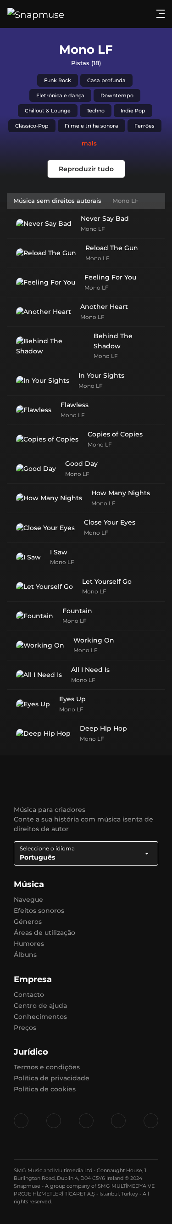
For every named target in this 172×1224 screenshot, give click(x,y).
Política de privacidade (51, 1078)
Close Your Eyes (109, 522)
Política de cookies (45, 1089)
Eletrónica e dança (60, 95)
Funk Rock (57, 80)
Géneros (28, 921)
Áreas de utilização (44, 932)
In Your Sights (101, 375)
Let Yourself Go (107, 581)
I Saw (58, 552)
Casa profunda (106, 80)
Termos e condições (47, 1067)
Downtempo (116, 95)
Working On (93, 640)
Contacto (29, 994)
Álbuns (25, 954)
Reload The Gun (111, 248)
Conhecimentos (40, 1016)
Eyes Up (72, 699)
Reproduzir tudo (86, 169)
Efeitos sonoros (39, 910)
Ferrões (144, 126)
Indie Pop (133, 110)
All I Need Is (90, 669)
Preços (25, 1027)
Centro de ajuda (40, 1005)
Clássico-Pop (32, 126)
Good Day (81, 463)
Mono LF (93, 228)
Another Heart (104, 306)
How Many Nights (120, 493)
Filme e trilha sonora (91, 126)
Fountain (77, 611)
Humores (29, 943)
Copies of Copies (115, 434)
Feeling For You (110, 277)
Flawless (75, 405)
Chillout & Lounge (48, 110)
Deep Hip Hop (103, 728)
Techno (96, 110)
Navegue (28, 899)
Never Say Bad (105, 218)
